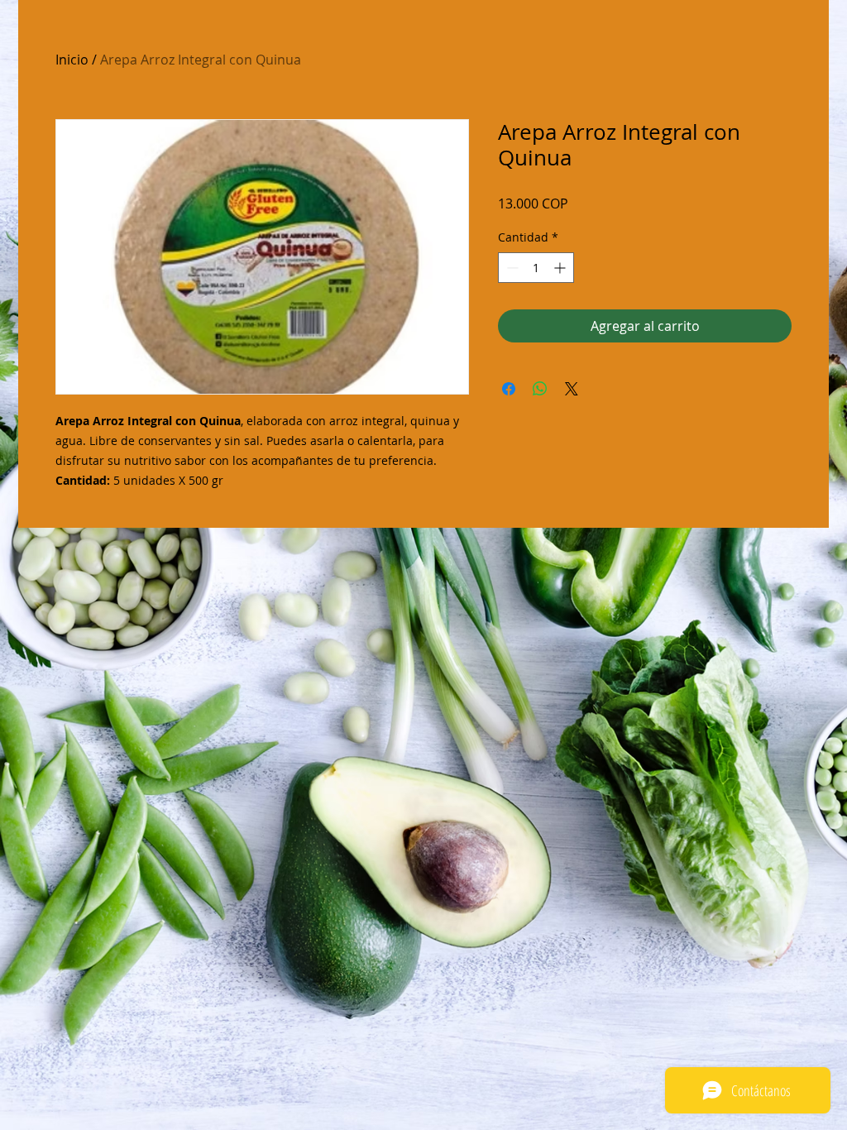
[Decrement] (510, 267)
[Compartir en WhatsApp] (540, 389)
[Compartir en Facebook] (509, 389)
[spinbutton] (536, 267)
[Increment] (561, 267)
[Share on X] (571, 389)
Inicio (72, 59)
